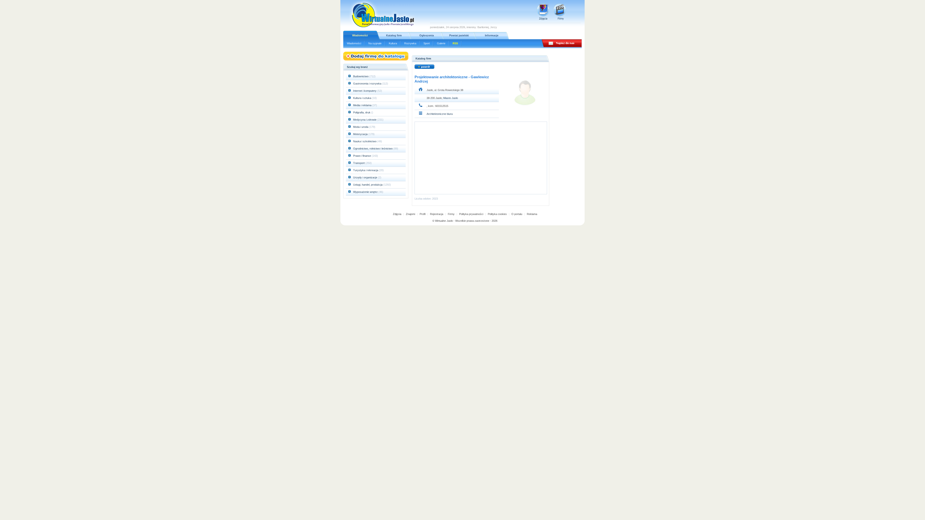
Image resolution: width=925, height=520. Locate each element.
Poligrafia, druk (361, 112)
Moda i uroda (361, 126)
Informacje (491, 35)
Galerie (441, 43)
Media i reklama (362, 105)
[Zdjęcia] (543, 12)
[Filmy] (559, 12)
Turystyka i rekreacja (366, 170)
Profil (422, 214)
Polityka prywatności (471, 214)
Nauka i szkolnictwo (365, 141)
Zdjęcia (397, 214)
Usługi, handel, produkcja (368, 184)
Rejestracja (436, 214)
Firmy (451, 214)
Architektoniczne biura (440, 113)
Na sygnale (375, 43)
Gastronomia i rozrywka (367, 83)
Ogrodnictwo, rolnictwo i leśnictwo (373, 148)
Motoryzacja (360, 134)
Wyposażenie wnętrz (365, 191)
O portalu (516, 214)
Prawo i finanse (362, 155)
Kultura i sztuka (362, 98)
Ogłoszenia (426, 35)
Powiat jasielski (459, 35)
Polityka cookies (497, 214)
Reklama (532, 214)
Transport (359, 163)
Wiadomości (360, 35)
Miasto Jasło (450, 98)
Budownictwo (361, 76)
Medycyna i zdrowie (365, 119)
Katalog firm (394, 35)
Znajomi (410, 214)
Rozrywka (410, 43)
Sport (426, 43)
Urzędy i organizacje (365, 177)
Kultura (393, 43)
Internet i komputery (365, 90)
